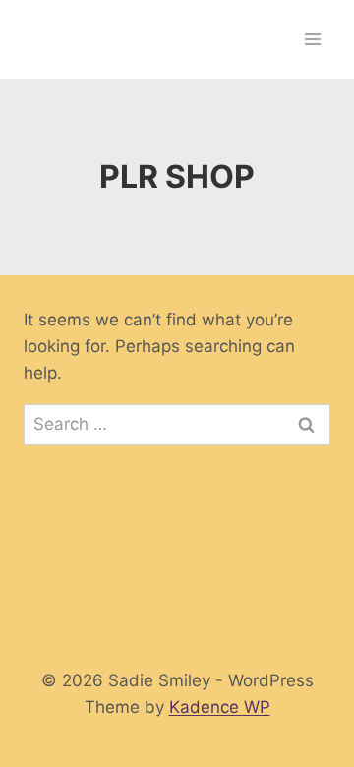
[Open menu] (312, 39)
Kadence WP (219, 707)
